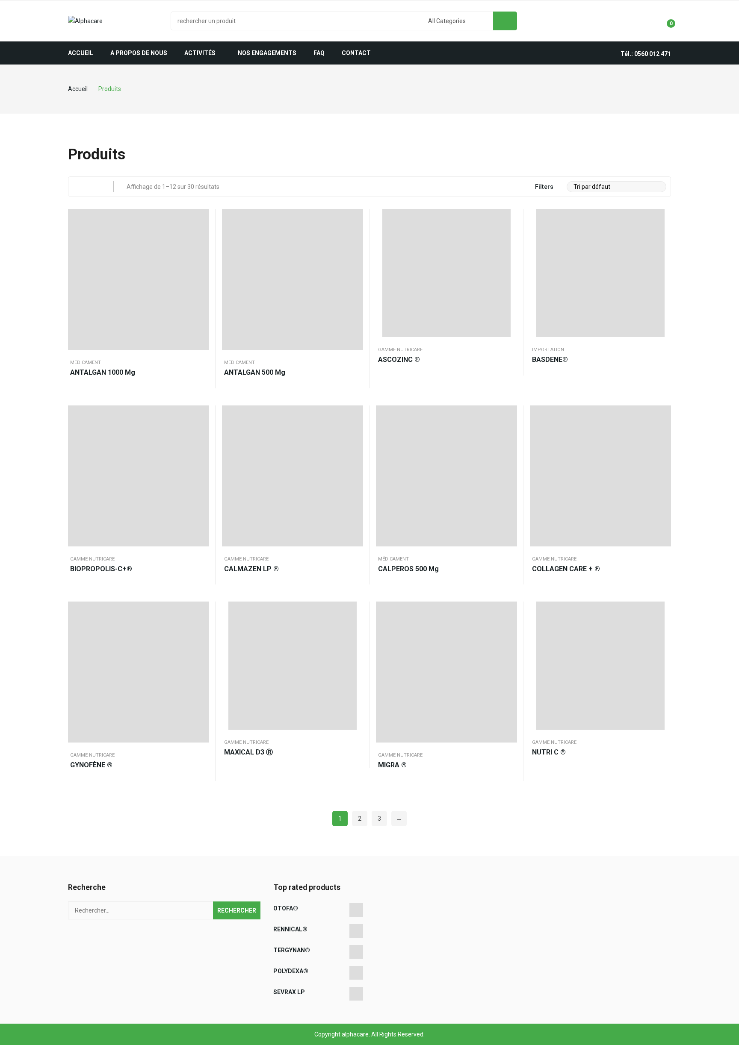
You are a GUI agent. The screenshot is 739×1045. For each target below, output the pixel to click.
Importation (548, 349)
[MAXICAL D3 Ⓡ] (292, 666)
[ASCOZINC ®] (446, 273)
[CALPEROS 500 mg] (446, 475)
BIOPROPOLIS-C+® (101, 569)
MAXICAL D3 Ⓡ (248, 752)
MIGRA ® (392, 765)
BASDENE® (550, 359)
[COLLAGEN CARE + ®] (600, 475)
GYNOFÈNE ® (91, 765)
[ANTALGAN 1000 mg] (138, 279)
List (95, 186)
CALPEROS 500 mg (408, 569)
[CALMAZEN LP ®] (292, 475)
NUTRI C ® (549, 752)
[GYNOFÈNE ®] (138, 672)
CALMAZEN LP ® (251, 569)
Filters (544, 186)
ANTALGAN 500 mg (254, 372)
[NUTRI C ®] (600, 666)
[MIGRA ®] (446, 672)
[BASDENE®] (600, 273)
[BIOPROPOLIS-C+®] (138, 475)
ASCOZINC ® (399, 359)
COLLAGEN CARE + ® (566, 569)
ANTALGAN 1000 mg (102, 372)
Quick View (201, 217)
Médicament (85, 362)
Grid (78, 186)
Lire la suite (201, 239)
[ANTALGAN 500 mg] (292, 279)
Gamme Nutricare (400, 349)
